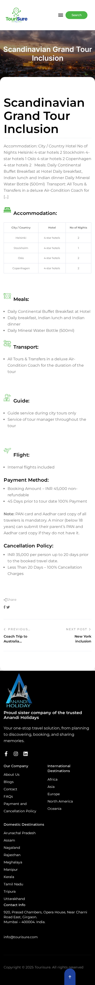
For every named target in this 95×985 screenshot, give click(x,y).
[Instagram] (15, 753)
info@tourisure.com (21, 937)
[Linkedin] (25, 753)
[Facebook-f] (6, 753)
